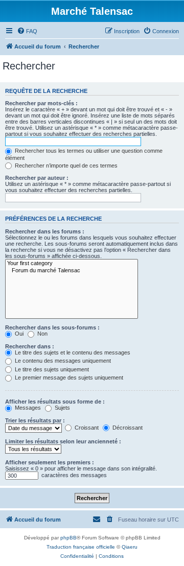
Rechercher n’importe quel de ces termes (65, 165)
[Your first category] (71, 263)
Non (42, 334)
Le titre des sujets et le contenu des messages (71, 352)
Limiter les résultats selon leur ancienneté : (63, 441)
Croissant (86, 428)
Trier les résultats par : (35, 420)
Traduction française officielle (81, 547)
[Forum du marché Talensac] (71, 270)
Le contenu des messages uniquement (62, 361)
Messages (27, 408)
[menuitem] (27, 31)
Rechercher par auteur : (36, 178)
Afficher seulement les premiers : (49, 462)
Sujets (61, 408)
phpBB (68, 537)
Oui (18, 334)
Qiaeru (129, 547)
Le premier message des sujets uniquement (68, 377)
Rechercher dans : (29, 346)
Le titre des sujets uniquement (51, 369)
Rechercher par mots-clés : (41, 103)
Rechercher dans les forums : (44, 231)
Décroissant (127, 428)
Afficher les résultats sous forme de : (55, 401)
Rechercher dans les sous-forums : (52, 327)
